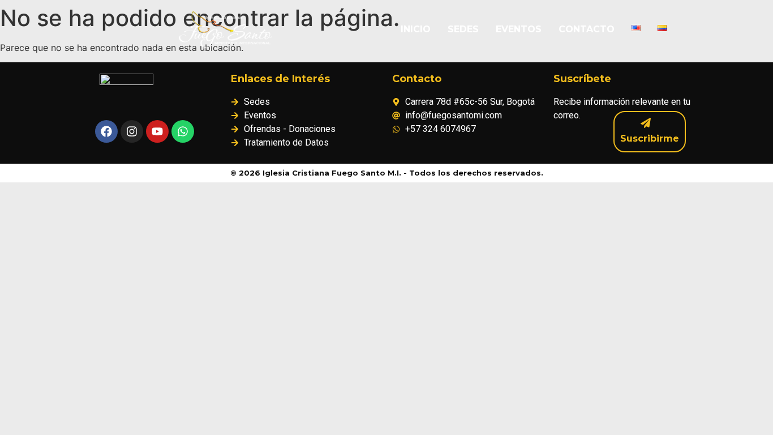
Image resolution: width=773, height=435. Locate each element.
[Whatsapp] (182, 131)
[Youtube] (157, 131)
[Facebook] (106, 131)
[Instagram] (132, 131)
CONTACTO (587, 29)
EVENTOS (519, 29)
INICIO (416, 29)
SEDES (463, 29)
